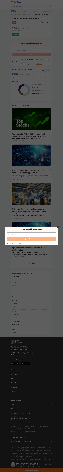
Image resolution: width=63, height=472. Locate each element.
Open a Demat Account (31, 239)
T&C (20, 243)
